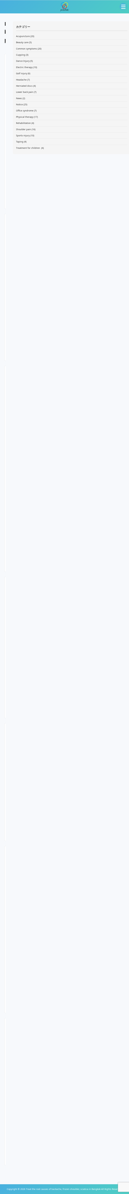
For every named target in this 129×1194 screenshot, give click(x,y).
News (19, 98)
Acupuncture (23, 36)
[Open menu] (123, 7)
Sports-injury (23, 135)
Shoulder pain (23, 129)
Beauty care (22, 42)
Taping (19, 141)
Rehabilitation (23, 123)
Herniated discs (24, 85)
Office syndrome (24, 110)
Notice (19, 104)
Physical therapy (24, 116)
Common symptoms (26, 48)
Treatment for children (28, 147)
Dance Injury (23, 60)
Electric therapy (24, 67)
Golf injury (21, 73)
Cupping (20, 54)
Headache (21, 79)
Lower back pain (24, 91)
